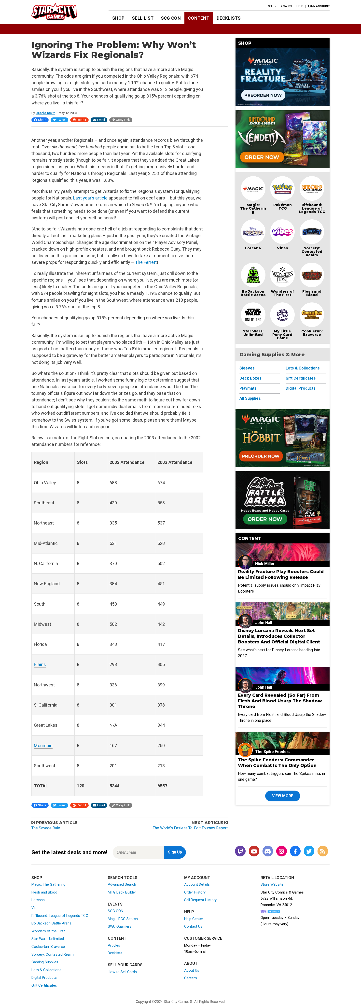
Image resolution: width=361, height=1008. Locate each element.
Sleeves (247, 368)
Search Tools (122, 877)
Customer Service (203, 938)
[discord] (268, 851)
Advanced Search (122, 884)
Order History (195, 892)
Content (198, 18)
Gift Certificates (301, 378)
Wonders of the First (48, 931)
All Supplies (250, 398)
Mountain (43, 745)
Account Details (197, 884)
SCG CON (171, 18)
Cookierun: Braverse (312, 333)
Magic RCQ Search (123, 919)
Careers (190, 978)
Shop (118, 18)
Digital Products (301, 388)
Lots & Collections (303, 368)
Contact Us (193, 926)
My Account (197, 877)
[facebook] (295, 851)
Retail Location (277, 877)
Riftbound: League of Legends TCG (312, 208)
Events (115, 904)
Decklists (229, 18)
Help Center (193, 919)
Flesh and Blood (311, 293)
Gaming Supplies (44, 962)
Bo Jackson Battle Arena (253, 293)
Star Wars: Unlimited (253, 333)
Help (299, 6)
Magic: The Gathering (253, 208)
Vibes (282, 248)
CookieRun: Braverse (48, 946)
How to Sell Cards (122, 972)
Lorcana (253, 248)
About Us (191, 970)
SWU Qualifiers (119, 926)
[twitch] (240, 851)
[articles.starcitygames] (323, 851)
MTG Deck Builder (122, 892)
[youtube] (254, 851)
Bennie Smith (45, 113)
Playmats (248, 388)
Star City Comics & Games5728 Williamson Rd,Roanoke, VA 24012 (282, 898)
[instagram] (281, 851)
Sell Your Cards (280, 6)
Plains (40, 664)
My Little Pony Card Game (282, 334)
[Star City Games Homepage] (62, 11)
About (191, 963)
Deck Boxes (250, 378)
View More (282, 796)
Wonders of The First (282, 293)
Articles (114, 945)
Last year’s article (90, 197)
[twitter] (309, 851)
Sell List (142, 18)
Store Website (272, 884)
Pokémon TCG (282, 207)
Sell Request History (200, 900)
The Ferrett (146, 262)
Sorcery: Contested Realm (312, 251)
